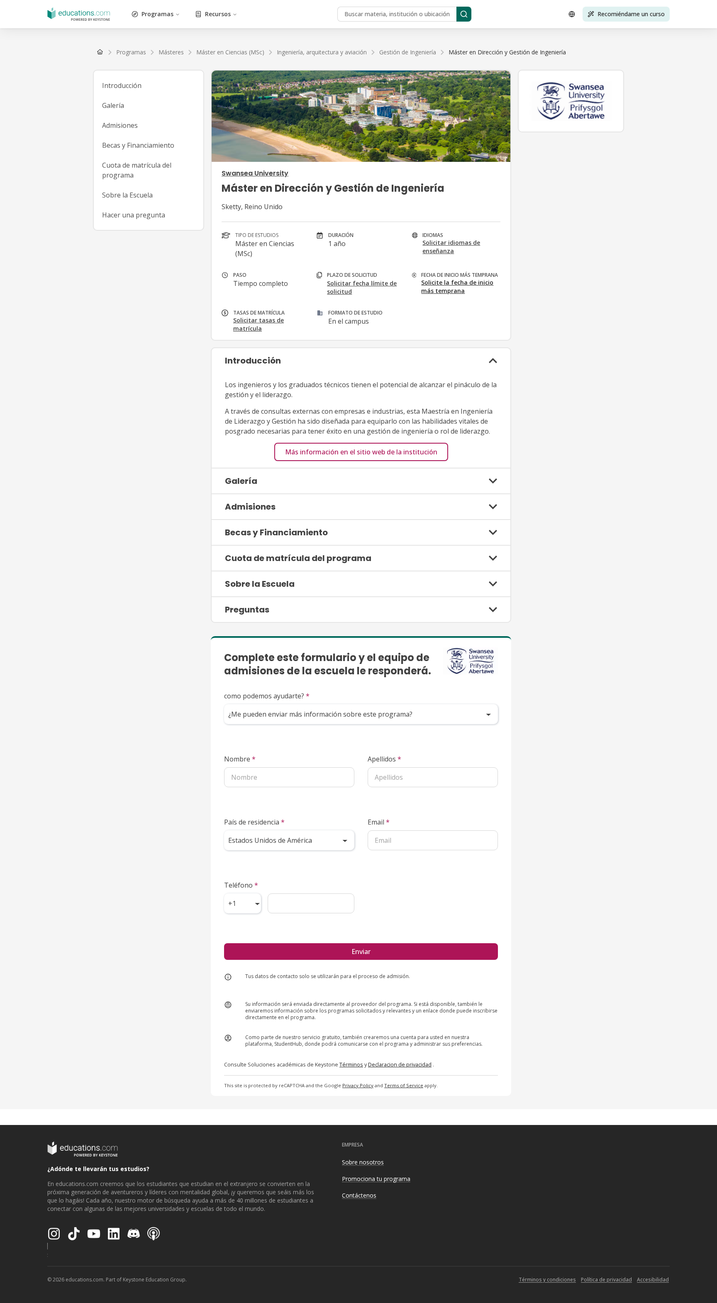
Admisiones (120, 125)
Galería (113, 105)
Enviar (361, 951)
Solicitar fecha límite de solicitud (362, 287)
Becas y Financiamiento (138, 145)
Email (379, 822)
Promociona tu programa (376, 1179)
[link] (507, 52)
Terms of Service (403, 1085)
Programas (157, 14)
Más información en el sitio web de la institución (361, 451)
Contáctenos (359, 1195)
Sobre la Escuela (127, 195)
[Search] (463, 14)
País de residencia (254, 822)
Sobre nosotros (363, 1162)
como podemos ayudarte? (267, 695)
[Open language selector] (571, 14)
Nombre (240, 759)
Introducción (121, 85)
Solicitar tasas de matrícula (258, 324)
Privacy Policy (357, 1085)
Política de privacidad (606, 1279)
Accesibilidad (653, 1279)
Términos (351, 1064)
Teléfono (241, 885)
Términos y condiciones (547, 1279)
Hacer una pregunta (133, 215)
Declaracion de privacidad (400, 1064)
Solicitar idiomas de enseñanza (451, 247)
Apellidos (384, 759)
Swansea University (255, 173)
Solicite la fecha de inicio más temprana (457, 286)
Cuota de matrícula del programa (136, 170)
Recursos (218, 14)
